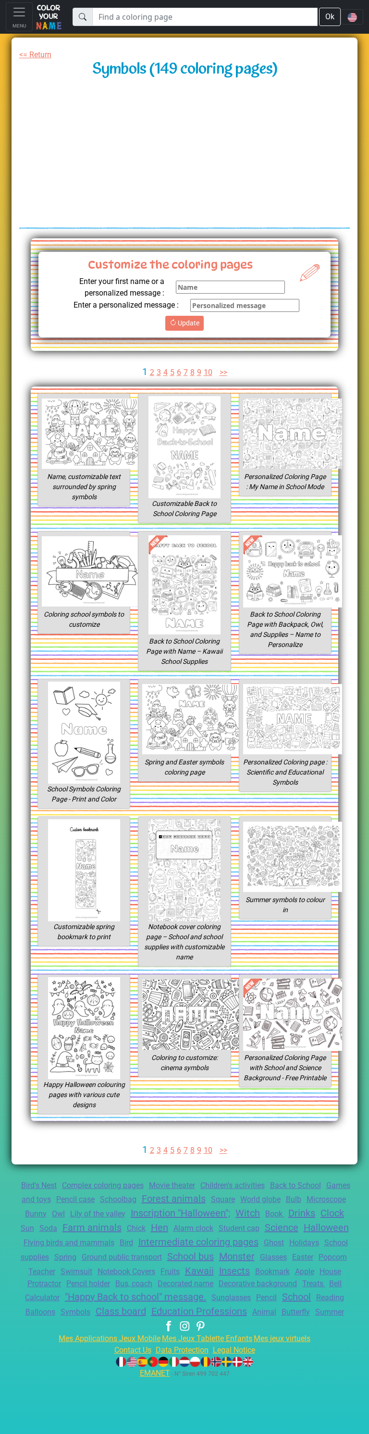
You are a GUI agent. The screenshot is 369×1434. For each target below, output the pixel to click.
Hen (159, 1227)
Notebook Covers (126, 1271)
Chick (136, 1228)
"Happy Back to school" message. (135, 1297)
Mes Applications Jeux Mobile (109, 1338)
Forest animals (174, 1198)
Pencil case (75, 1199)
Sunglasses (231, 1297)
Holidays (304, 1242)
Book (274, 1213)
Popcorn (333, 1257)
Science (281, 1227)
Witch (247, 1213)
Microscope (326, 1199)
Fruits (170, 1271)
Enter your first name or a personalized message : (121, 287)
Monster (237, 1256)
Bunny (36, 1213)
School (296, 1297)
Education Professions (199, 1311)
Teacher (41, 1271)
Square (223, 1199)
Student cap (239, 1228)
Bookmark (272, 1271)
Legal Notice (234, 1350)
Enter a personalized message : (126, 305)
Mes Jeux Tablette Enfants (207, 1338)
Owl (58, 1213)
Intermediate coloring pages (198, 1242)
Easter (302, 1257)
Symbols (75, 1312)
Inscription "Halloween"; (180, 1213)
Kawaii (199, 1271)
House (330, 1271)
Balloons (40, 1312)
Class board (121, 1311)
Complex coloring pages (103, 1185)
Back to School (295, 1185)
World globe (260, 1199)
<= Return (35, 54)
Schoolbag (118, 1199)
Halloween (326, 1227)
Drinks (301, 1213)
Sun (27, 1228)
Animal (264, 1312)
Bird (126, 1242)
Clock (332, 1213)
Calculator (42, 1297)
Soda (48, 1228)
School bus (190, 1256)
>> (223, 372)
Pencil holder (88, 1283)
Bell (335, 1283)
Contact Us (132, 1350)
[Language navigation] (352, 17)
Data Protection (182, 1350)
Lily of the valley (97, 1213)
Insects (234, 1271)
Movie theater (172, 1185)
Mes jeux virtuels (282, 1338)
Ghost (274, 1242)
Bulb (293, 1199)
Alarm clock (193, 1228)
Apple (304, 1271)
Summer (329, 1312)
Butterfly (296, 1312)
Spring (65, 1257)
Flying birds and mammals (69, 1242)
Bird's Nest (39, 1185)
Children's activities (232, 1185)
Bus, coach (133, 1283)
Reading (330, 1297)
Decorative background (258, 1283)
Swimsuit (76, 1271)
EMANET (155, 1373)
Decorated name (185, 1283)
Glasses (273, 1257)
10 (208, 372)
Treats (313, 1283)
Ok (329, 16)
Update (187, 323)
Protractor (44, 1283)
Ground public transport (122, 1257)
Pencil (266, 1297)
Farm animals (92, 1227)
